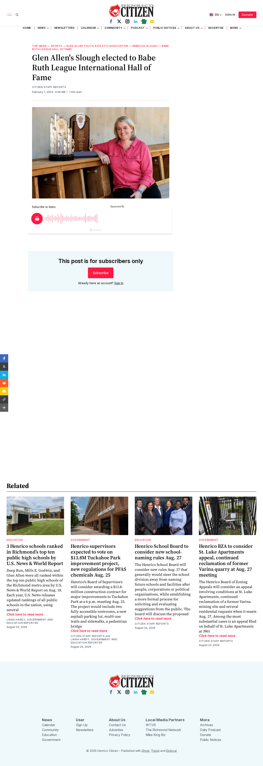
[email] (152, 21)
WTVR (151, 725)
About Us (192, 27)
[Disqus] (100, 353)
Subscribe (100, 273)
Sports (56, 45)
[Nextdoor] (144, 21)
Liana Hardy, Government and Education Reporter (30, 621)
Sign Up (82, 725)
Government (80, 539)
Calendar (88, 27)
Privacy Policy (119, 735)
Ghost (145, 750)
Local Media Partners (165, 720)
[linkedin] (136, 21)
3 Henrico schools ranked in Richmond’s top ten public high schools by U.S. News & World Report (35, 555)
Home (27, 27)
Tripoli (155, 750)
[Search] (17, 14)
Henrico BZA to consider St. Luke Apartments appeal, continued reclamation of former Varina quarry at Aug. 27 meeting (226, 560)
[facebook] (111, 21)
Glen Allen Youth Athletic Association (97, 45)
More (234, 27)
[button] (4, 358)
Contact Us (117, 725)
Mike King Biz (156, 735)
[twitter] (119, 21)
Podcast (138, 27)
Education (15, 539)
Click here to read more (25, 614)
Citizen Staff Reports (49, 87)
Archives (206, 725)
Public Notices (164, 27)
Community (113, 27)
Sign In (230, 14)
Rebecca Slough (145, 45)
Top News (39, 45)
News (42, 27)
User (80, 720)
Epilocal (171, 750)
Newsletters (64, 27)
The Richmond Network (163, 730)
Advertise (216, 27)
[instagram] (127, 21)
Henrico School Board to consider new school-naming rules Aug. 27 (161, 552)
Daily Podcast (210, 730)
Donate (247, 14)
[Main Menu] (10, 15)
